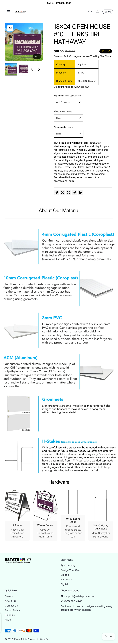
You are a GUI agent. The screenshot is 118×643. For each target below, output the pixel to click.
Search (9, 596)
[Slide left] (31, 69)
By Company (68, 565)
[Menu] (8, 11)
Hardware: (63, 111)
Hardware (66, 579)
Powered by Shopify (38, 639)
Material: (67, 95)
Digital (64, 584)
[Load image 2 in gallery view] (24, 69)
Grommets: (63, 127)
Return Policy (12, 610)
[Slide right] (39, 69)
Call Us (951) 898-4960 (59, 3)
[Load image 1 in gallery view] (11, 69)
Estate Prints (20, 639)
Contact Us (11, 605)
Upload (65, 574)
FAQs (8, 619)
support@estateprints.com (79, 596)
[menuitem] (87, 565)
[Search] (90, 12)
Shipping (10, 615)
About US (10, 600)
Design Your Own (70, 570)
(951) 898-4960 (73, 601)
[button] (90, 12)
